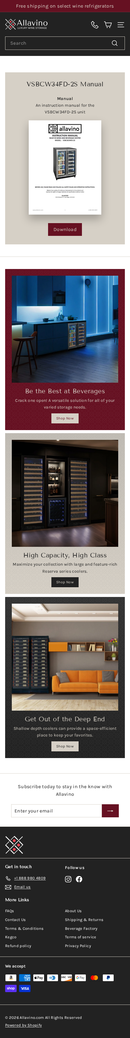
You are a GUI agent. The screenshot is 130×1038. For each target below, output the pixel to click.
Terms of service (80, 937)
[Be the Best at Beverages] (65, 329)
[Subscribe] (110, 811)
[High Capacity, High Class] (65, 493)
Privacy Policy (78, 945)
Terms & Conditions (24, 928)
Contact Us (15, 919)
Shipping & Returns (84, 919)
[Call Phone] (95, 24)
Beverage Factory (81, 928)
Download (65, 229)
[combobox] (65, 43)
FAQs (9, 911)
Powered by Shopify (23, 1025)
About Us (73, 911)
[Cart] (108, 24)
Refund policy (18, 945)
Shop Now (65, 418)
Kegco (11, 937)
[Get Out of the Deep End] (65, 657)
